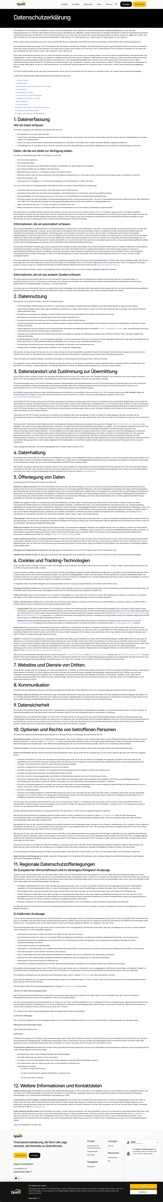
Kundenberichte (112, 1157)
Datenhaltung (21, 89)
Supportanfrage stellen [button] (22, 1172)
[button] (116, 4)
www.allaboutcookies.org (33, 650)
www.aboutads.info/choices (75, 655)
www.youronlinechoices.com (52, 650)
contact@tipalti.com (20, 1169)
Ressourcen (88, 4)
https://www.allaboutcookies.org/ (108, 265)
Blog (109, 1161)
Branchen (110, 1146)
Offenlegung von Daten (25, 92)
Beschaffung (91, 1155)
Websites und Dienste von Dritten (28, 98)
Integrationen (91, 1166)
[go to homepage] (18, 1136)
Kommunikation (22, 101)
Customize (142, 1192)
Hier (53, 615)
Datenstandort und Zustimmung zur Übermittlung (34, 86)
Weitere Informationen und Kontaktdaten (31, 113)
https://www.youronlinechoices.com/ (129, 655)
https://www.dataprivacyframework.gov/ (27, 397)
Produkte (64, 4)
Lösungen (75, 4)
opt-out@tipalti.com (51, 741)
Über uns (109, 4)
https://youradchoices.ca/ (98, 655)
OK (143, 1186)
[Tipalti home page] (21, 5)
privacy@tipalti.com (89, 471)
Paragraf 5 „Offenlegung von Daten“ (110, 329)
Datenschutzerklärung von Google (31, 615)
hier (63, 618)
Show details (32, 1198)
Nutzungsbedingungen (25, 623)
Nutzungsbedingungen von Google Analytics (130, 613)
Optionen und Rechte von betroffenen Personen (33, 107)
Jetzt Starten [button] (139, 4)
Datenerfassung (22, 80)
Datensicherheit (22, 104)
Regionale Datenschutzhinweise (28, 110)
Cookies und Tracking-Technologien (29, 95)
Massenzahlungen (92, 1151)
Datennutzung (22, 83)
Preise (99, 4)
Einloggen (126, 4)
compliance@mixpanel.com (124, 623)
